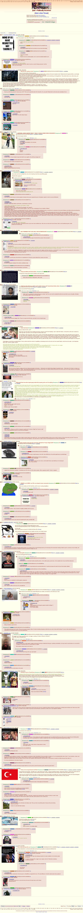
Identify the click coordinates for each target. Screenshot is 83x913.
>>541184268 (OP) (7, 518)
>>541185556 (54, 523)
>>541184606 (62, 552)
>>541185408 (46, 634)
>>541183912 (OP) (19, 642)
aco (51, 0)
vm (23, 0)
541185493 (27, 505)
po (6, 1)
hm (45, 0)
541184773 (27, 199)
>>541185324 (33, 497)
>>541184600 (31, 459)
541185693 (27, 159)
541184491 (39, 188)
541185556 (27, 544)
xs (32, 1)
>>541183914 (62, 589)
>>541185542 (66, 71)
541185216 (44, 457)
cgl (61, 0)
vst (31, 0)
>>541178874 (6, 435)
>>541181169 (6, 201)
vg (22, 0)
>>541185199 (11, 365)
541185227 (28, 791)
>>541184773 (50, 172)
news (2, 1)
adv (53, 0)
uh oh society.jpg (7, 835)
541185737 (27, 122)
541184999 (28, 576)
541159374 (57, 71)
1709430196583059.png (8, 219)
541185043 (53, 327)
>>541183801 (53, 589)
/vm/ (44, 15)
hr (11, 0)
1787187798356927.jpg (22, 534)
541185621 (43, 40)
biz (59, 0)
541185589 (27, 432)
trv (21, 1)
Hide (52, 17)
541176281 (77, 382)
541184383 (38, 179)
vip (42, 0)
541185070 (28, 828)
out (4, 1)
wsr (29, 1)
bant (57, 0)
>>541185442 (6, 156)
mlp (79, 0)
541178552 (27, 134)
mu (81, 0)
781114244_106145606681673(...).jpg (11, 845)
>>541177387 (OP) (7, 317)
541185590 (27, 260)
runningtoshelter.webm (8, 170)
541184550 (43, 558)
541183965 (27, 420)
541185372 (27, 622)
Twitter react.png (7, 241)
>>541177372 (6, 422)
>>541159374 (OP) (16, 102)
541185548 (27, 511)
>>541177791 (6, 436)
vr (27, 0)
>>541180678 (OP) (27, 182)
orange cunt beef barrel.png (9, 270)
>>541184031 (6, 661)
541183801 (46, 595)
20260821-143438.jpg (8, 441)
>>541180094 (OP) (28, 855)
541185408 (39, 640)
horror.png (5, 381)
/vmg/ (39, 15)
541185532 (27, 627)
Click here (17, 88)
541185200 (28, 876)
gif (8, 0)
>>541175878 (25, 682)
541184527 (28, 194)
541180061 (61, 769)
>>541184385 (15, 113)
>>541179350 (6, 584)
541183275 (43, 863)
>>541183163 (11, 879)
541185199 (27, 351)
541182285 (27, 696)
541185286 (41, 523)
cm (43, 0)
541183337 (32, 315)
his (73, 0)
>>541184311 (70, 769)
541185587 (27, 472)
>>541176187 (6, 256)
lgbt (47, 0)
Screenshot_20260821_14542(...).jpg (10, 34)
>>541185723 (49, 40)
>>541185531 (55, 634)
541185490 (27, 659)
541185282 (42, 36)
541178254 (49, 552)
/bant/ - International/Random (41, 16)
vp (24, 1)
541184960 (46, 740)
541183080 (26, 409)
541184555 (46, 235)
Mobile (78, 1)
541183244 (27, 304)
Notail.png (5, 697)
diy (66, 0)
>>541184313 (14, 221)
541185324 (46, 489)
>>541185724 (53, 40)
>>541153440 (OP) (26, 736)
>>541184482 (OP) (25, 453)
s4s (40, 0)
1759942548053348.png (8, 717)
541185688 (28, 154)
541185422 (28, 753)
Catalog (10, 32)
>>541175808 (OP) (26, 236)
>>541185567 (21, 484)
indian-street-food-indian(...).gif (9, 326)
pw (9, 1)
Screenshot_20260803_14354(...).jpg (29, 495)
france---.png (6, 410)
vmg (25, 0)
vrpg (29, 0)
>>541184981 (25, 491)
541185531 (27, 665)
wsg (27, 1)
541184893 (61, 271)
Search (75, 1)
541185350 (42, 533)
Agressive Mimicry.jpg (19, 180)
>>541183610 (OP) (26, 596)
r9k (38, 0)
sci (13, 1)
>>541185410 (51, 634)
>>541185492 (33, 351)
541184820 (27, 240)
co (64, 0)
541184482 (29, 443)
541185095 (45, 451)
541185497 (28, 762)
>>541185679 (36, 134)
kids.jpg (5, 816)
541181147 (46, 292)
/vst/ (41, 15)
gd (70, 0)
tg (18, 1)
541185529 (28, 716)
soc (15, 1)
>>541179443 (22, 559)
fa (67, 0)
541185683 (26, 810)
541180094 (55, 847)
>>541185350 (49, 523)
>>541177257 (10, 243)
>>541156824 (6, 755)
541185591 (43, 139)
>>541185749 (58, 40)
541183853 (46, 600)
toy (19, 1)
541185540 (27, 582)
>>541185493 (56, 489)
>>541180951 (6, 812)
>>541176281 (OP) (7, 402)
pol (8, 1)
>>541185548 (33, 505)
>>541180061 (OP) (26, 780)
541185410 (39, 648)
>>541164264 (33, 688)
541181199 (46, 680)
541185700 (27, 164)
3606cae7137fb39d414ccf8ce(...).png (11, 374)
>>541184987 (15, 125)
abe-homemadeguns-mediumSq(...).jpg (11, 705)
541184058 (27, 426)
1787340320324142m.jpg (8, 551)
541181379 (46, 297)
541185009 (28, 748)
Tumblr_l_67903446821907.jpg (9, 800)
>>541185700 (40, 134)
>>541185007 (15, 475)
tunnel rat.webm (7, 877)
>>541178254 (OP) (23, 565)
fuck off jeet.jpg (6, 305)
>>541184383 (46, 172)
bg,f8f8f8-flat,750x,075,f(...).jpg (9, 522)
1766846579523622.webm (8, 363)
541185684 (27, 265)
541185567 (27, 516)
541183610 (45, 589)
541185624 (27, 111)
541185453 (27, 94)
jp (76, 0)
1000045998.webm (7, 633)
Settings (71, 1)
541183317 (28, 871)
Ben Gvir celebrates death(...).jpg (25, 853)
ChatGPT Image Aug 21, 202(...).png (10, 70)
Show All (55, 17)
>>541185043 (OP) (12, 354)
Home (81, 1)
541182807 (27, 400)
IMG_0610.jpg (25, 686)
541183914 (27, 611)
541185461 (27, 654)
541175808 (71, 231)
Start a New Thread (41, 13)
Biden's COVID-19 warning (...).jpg (10, 60)
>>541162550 (8, 718)
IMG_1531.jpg (6, 284)
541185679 (43, 146)
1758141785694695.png (8, 588)
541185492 (28, 362)
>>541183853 (58, 589)
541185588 (28, 373)
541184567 (46, 822)
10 (17, 906)
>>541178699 (25, 299)
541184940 (27, 254)
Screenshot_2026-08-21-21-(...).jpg (10, 671)
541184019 (45, 817)
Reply (46, 36)
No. (39, 36)
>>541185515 (22, 141)
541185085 (27, 784)
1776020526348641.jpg (8, 473)
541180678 (38, 172)
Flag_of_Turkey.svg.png (8, 768)
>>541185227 (74, 769)
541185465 (28, 834)
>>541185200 (49, 852)
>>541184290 (6, 196)
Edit (34, 1)
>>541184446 (6, 578)
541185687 (28, 218)
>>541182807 (18, 383)
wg (34, 0)
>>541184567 (53, 817)
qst (11, 1)
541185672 (46, 275)
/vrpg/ (37, 15)
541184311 (46, 778)
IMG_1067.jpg (6, 352)
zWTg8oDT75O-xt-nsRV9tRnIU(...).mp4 (11, 888)
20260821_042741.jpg (8, 112)
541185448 (28, 887)
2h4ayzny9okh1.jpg (7, 727)
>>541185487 (79, 769)
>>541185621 (22, 47)
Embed (25, 185)
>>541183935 (22, 143)
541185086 (45, 447)
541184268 (73, 483)
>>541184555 (79, 231)
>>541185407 (52, 489)
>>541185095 (38, 443)
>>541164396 (6, 96)
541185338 (28, 90)
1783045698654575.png (26, 601)
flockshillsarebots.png (8, 230)
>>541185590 (32, 240)
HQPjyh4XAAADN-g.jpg (25, 458)
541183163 (43, 852)
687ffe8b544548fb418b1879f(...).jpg (10, 123)
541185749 (27, 59)
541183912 (38, 634)
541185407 (46, 494)
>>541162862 (8, 721)
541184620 (46, 734)
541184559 (41, 563)
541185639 (28, 320)
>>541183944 (6, 749)
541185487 (27, 799)
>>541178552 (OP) (23, 148)
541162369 (58, 672)
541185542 (27, 100)
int (75, 0)
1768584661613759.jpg (8, 612)
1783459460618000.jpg (8, 482)
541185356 (28, 468)
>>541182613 (11, 412)
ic (36, 0)
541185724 (43, 51)
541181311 (47, 685)
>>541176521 (25, 742)
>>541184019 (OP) (26, 824)
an (55, 0)
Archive (14, 32)
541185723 (44, 45)
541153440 (44, 728)
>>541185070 (57, 817)
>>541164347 (8, 720)
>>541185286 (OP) (30, 536)
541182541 (28, 704)
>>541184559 (57, 552)
